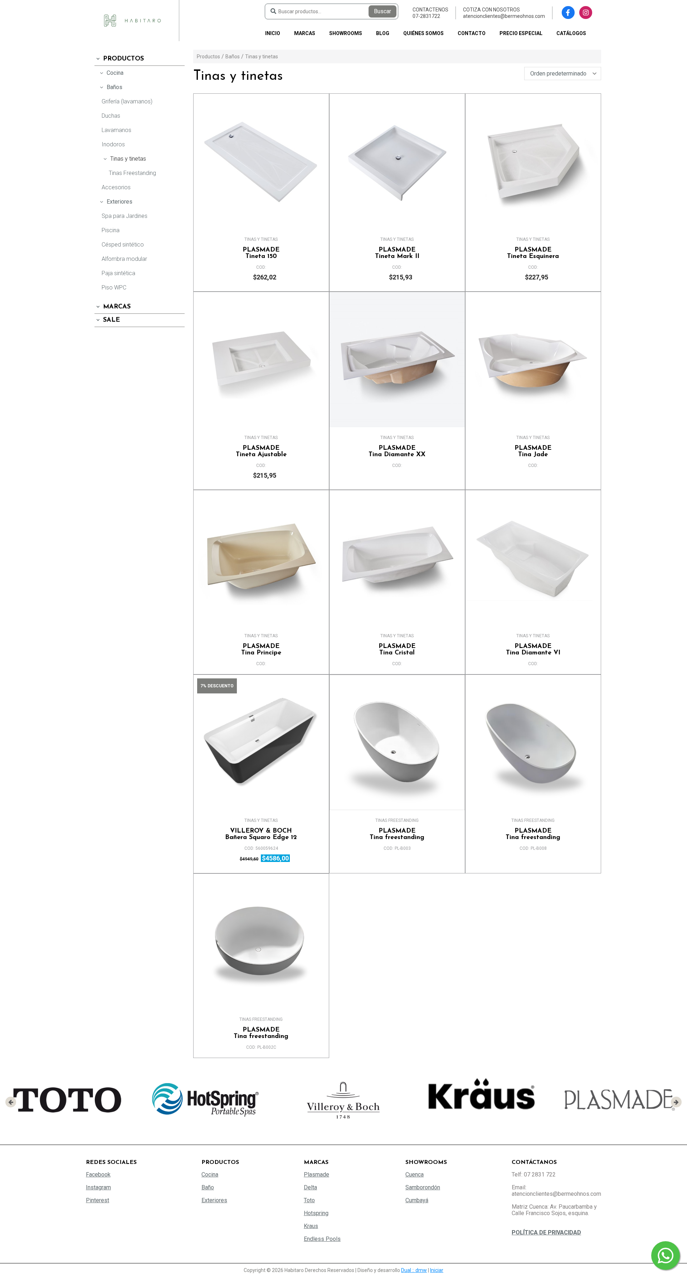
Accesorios (116, 187)
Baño (207, 1187)
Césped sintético (123, 244)
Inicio (272, 33)
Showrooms (345, 33)
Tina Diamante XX (397, 451)
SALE (111, 320)
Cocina (115, 72)
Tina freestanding (397, 834)
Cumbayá (416, 1200)
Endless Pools (322, 1238)
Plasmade (316, 1174)
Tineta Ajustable (261, 451)
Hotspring (316, 1213)
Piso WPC (114, 287)
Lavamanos (116, 130)
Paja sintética (118, 273)
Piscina (111, 230)
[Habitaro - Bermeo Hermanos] (132, 20)
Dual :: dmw (414, 1270)
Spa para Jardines (124, 216)
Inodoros (113, 144)
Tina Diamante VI (533, 649)
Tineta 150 (261, 253)
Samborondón (422, 1187)
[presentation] (10, 1102)
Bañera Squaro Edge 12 (261, 834)
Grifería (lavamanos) (127, 101)
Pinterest (97, 1200)
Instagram (98, 1187)
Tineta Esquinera (533, 253)
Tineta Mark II (397, 253)
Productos (123, 59)
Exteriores (119, 201)
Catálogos (571, 33)
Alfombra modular (124, 258)
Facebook (98, 1174)
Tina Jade (533, 451)
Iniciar (436, 1270)
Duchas (111, 115)
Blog (382, 33)
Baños (114, 87)
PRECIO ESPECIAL (521, 33)
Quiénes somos (423, 33)
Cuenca (414, 1174)
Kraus (311, 1226)
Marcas (304, 33)
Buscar (382, 11)
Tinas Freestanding (132, 173)
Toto (309, 1200)
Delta (310, 1187)
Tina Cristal (397, 649)
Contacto (472, 33)
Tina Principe (261, 649)
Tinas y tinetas (128, 158)
